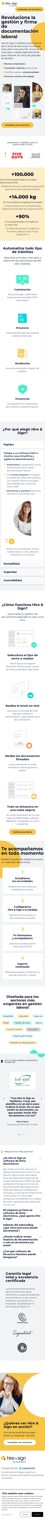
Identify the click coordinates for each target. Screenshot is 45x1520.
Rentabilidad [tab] (12, 563)
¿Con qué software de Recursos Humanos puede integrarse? (19, 1254)
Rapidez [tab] (9, 444)
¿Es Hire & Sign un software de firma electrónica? (14, 1161)
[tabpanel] (22, 504)
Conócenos (6, 1478)
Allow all (37, 1514)
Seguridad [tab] (10, 572)
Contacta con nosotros (29, 9)
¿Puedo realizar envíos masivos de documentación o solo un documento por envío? (20, 1241)
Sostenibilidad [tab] (13, 580)
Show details (6, 1514)
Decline (25, 1514)
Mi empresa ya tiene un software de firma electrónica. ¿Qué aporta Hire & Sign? (21, 1214)
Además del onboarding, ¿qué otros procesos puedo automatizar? (20, 1228)
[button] (3, 1098)
